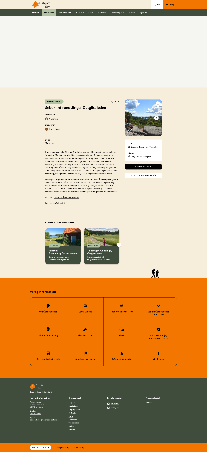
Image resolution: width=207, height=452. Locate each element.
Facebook (115, 403)
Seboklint (60, 203)
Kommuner (102, 12)
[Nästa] (119, 245)
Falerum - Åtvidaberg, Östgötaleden (63, 252)
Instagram (115, 407)
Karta (90, 12)
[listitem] (143, 117)
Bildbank (149, 403)
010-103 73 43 (35, 413)
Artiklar (132, 12)
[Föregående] (158, 103)
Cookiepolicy (79, 447)
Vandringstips (118, 12)
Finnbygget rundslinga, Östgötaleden (99, 252)
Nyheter (143, 12)
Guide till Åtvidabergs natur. (66, 197)
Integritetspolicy (63, 447)
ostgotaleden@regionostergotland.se (44, 420)
